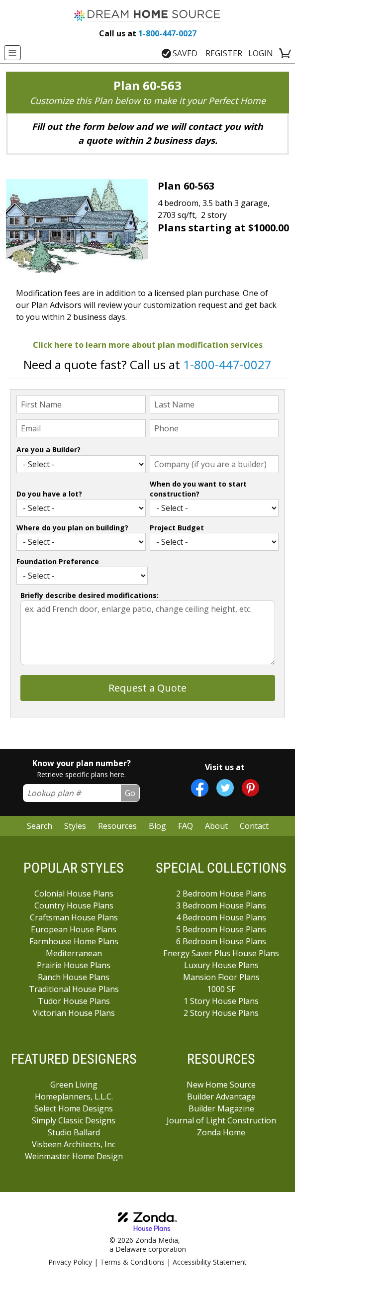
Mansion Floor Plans (221, 977)
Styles (75, 825)
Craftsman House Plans (74, 917)
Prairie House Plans (73, 965)
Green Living (73, 1084)
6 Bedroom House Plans (221, 941)
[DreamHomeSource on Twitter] (225, 788)
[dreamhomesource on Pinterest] (250, 788)
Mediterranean (74, 953)
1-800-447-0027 (147, 33)
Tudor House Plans (74, 1001)
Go (130, 793)
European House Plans (73, 929)
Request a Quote (147, 688)
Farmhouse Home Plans (73, 941)
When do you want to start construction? (198, 489)
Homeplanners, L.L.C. (74, 1096)
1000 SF (221, 989)
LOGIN (260, 53)
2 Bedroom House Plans (221, 893)
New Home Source (221, 1084)
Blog (157, 825)
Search (39, 825)
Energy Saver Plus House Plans (221, 953)
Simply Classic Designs (73, 1120)
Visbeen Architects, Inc (73, 1144)
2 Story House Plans (221, 1012)
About (216, 825)
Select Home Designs (73, 1108)
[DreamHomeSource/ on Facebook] (199, 788)
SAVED (185, 53)
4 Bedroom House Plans (221, 917)
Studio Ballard (74, 1132)
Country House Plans (73, 905)
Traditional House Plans (74, 989)
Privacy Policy (70, 1262)
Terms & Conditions (132, 1262)
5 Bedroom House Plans (221, 929)
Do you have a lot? (49, 494)
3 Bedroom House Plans (221, 905)
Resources (117, 825)
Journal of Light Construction (221, 1120)
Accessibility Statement (210, 1262)
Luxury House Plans (221, 965)
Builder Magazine (221, 1108)
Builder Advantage (221, 1096)
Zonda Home (221, 1132)
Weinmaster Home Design (74, 1156)
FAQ (185, 825)
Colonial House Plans (73, 893)
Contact (254, 825)
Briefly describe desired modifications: (89, 595)
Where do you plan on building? (72, 527)
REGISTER (223, 53)
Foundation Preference (57, 561)
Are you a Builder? (48, 449)
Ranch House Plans (73, 977)
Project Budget (177, 527)
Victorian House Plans (74, 1012)
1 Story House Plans (221, 1001)
